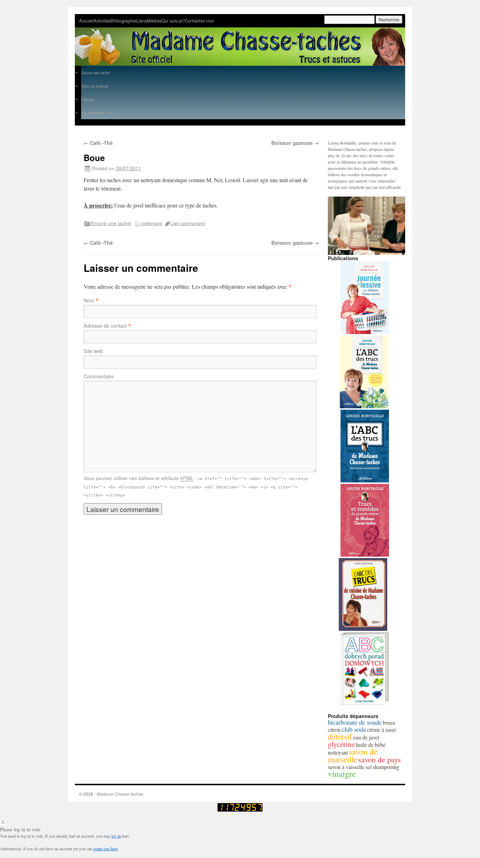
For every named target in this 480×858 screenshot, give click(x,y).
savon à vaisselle (346, 766)
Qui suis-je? (173, 20)
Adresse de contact (105, 325)
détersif (340, 736)
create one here (105, 848)
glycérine (341, 744)
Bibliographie (123, 20)
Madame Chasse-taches (120, 794)
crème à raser (381, 729)
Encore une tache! (111, 222)
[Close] (3, 823)
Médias (154, 20)
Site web (93, 350)
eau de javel (366, 737)
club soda (354, 729)
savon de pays (379, 759)
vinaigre (342, 773)
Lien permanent (187, 222)
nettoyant (151, 222)
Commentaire (99, 376)
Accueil (86, 20)
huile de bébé (370, 744)
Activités (101, 20)
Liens (141, 20)
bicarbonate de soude (355, 722)
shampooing (386, 766)
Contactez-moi (199, 20)
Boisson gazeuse (295, 142)
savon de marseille (352, 755)
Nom (89, 300)
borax (389, 722)
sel (368, 766)
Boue (94, 158)
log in (116, 836)
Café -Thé (98, 142)
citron (334, 729)
